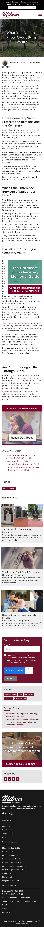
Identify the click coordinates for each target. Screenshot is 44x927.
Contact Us (7, 912)
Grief (20, 695)
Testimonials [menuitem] (7, 833)
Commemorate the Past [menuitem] (12, 859)
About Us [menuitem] (6, 826)
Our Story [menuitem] (6, 830)
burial (5, 88)
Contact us (7, 391)
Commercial (9, 4)
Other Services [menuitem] (8, 873)
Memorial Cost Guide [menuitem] (11, 848)
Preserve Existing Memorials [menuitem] (14, 866)
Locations (6, 905)
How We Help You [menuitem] (9, 842)
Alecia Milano (26, 62)
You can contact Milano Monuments (19, 323)
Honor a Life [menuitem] (7, 852)
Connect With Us (9, 885)
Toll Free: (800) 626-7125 (12, 894)
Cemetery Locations (29, 2)
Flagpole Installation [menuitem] (10, 881)
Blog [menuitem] (4, 837)
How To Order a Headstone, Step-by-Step (20, 616)
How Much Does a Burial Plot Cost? (22, 464)
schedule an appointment (14, 394)
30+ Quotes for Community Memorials (16, 531)
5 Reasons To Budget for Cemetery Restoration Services (21, 714)
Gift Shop (19, 4)
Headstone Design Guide (17, 461)
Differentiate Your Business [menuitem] (13, 862)
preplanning (23, 375)
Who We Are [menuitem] (7, 820)
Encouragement (20, 698)
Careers (5, 908)
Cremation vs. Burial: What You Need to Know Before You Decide (23, 468)
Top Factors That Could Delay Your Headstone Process (21, 573)
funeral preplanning (12, 107)
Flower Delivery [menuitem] (8, 877)
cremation (20, 82)
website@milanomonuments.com (16, 898)
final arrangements (23, 380)
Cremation (8, 698)
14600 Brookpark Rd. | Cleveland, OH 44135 (20, 901)
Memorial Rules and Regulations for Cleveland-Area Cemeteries (23, 456)
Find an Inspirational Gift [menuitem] (12, 870)
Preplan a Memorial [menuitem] (10, 855)
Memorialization (9, 488)
